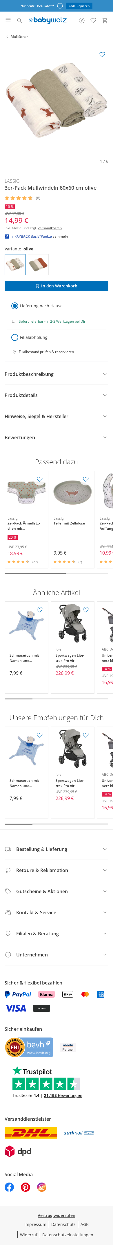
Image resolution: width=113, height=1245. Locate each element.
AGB (85, 1224)
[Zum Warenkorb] (104, 20)
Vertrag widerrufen (56, 1215)
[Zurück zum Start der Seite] (107, 1204)
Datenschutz (63, 1224)
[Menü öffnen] (8, 20)
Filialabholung (34, 337)
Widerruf (28, 1234)
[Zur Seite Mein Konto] (81, 20)
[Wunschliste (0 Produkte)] (93, 20)
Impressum (35, 1224)
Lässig (12, 181)
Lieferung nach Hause (41, 306)
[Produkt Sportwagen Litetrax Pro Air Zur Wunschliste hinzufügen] (86, 610)
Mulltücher (19, 36)
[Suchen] (19, 20)
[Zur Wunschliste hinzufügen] (102, 55)
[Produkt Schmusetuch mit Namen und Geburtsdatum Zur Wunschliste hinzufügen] (40, 610)
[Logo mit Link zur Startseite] (48, 20)
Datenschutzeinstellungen (67, 1234)
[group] (56, 100)
